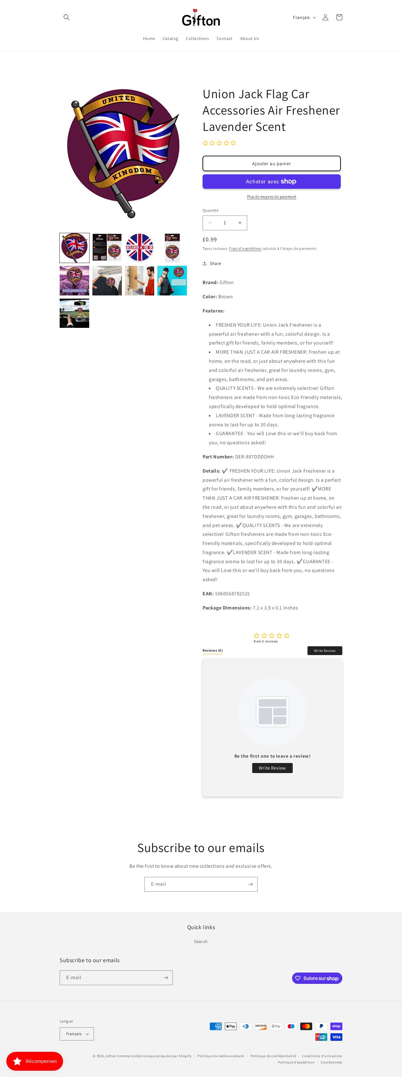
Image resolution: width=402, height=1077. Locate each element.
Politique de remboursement (221, 1056)
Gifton (111, 1056)
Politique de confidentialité (273, 1056)
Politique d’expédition (296, 1062)
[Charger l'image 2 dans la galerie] (107, 248)
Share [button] (215, 263)
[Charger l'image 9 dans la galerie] (74, 313)
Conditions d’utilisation (322, 1056)
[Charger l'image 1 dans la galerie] (74, 248)
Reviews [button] (213, 650)
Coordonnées (331, 1062)
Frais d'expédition (245, 248)
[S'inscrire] (250, 884)
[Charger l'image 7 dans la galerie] (140, 280)
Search (201, 941)
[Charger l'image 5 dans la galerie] (74, 280)
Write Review (325, 650)
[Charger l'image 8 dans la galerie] (172, 280)
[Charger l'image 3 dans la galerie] (140, 248)
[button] (66, 17)
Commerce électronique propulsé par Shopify (154, 1056)
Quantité (210, 210)
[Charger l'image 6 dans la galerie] (107, 280)
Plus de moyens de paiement (271, 196)
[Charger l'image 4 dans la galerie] (172, 248)
